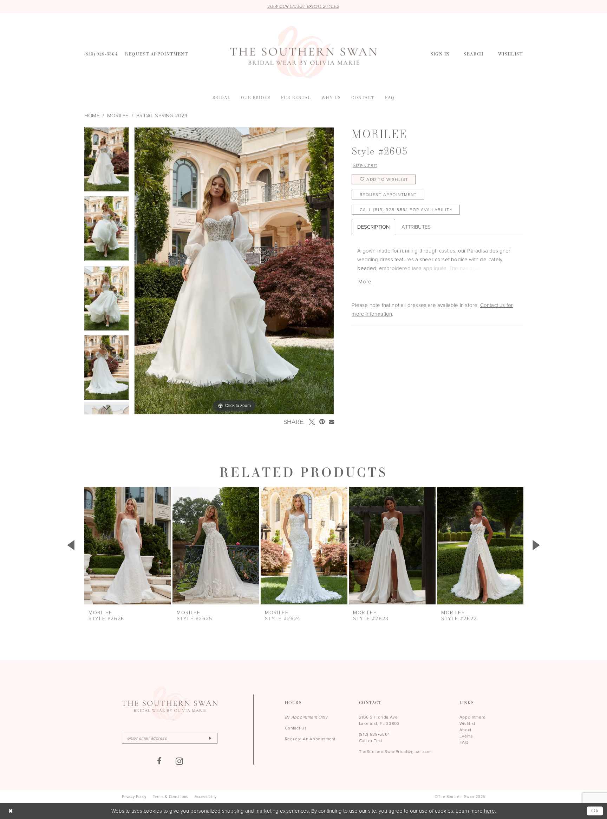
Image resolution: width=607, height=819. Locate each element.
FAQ (464, 742)
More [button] (365, 282)
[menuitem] (101, 53)
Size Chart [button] (365, 165)
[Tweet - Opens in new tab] (312, 422)
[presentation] (127, 545)
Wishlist (467, 723)
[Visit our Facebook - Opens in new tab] (159, 761)
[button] (440, 53)
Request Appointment (388, 194)
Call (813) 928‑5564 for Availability (406, 210)
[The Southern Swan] (303, 52)
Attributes (416, 227)
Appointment (472, 717)
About (465, 730)
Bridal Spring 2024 (161, 115)
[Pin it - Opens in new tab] (322, 422)
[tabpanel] (106, 162)
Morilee (117, 115)
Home (91, 115)
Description (373, 227)
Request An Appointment (310, 739)
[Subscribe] (210, 738)
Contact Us (296, 728)
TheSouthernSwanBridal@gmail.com (395, 751)
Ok (595, 810)
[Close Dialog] (10, 811)
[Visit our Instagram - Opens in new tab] (179, 761)
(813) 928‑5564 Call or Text (374, 737)
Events (466, 736)
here (489, 811)
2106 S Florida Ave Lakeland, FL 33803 (379, 720)
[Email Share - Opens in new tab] (331, 421)
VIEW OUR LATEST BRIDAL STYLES (303, 6)
